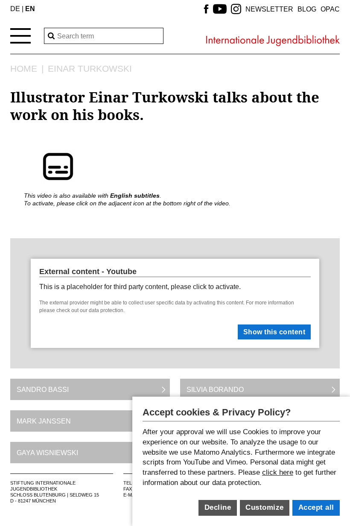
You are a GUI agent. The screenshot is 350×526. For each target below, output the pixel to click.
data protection (106, 310)
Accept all (316, 507)
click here (277, 472)
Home (23, 68)
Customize (264, 507)
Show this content (274, 332)
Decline (217, 507)
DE (15, 8)
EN (30, 8)
